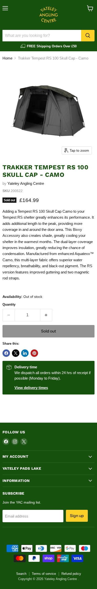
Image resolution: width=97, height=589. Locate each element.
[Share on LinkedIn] (25, 353)
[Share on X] (15, 353)
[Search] (88, 35)
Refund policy (71, 574)
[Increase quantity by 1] (46, 315)
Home (7, 58)
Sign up (77, 515)
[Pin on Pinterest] (34, 353)
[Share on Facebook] (6, 353)
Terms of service (44, 574)
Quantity (8, 304)
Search (21, 574)
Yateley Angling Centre (25, 183)
